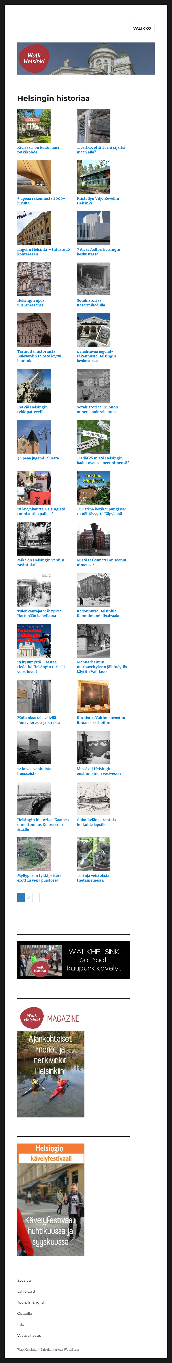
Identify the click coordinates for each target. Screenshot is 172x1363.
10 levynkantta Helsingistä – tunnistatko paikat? (43, 511)
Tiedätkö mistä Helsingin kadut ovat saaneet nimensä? (103, 460)
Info (20, 1324)
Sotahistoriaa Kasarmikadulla (91, 302)
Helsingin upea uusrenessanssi (31, 302)
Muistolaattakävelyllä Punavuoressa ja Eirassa (38, 720)
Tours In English (31, 1302)
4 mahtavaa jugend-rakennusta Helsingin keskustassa (96, 356)
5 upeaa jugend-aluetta (38, 458)
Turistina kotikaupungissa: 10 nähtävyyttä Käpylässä (101, 511)
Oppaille (24, 1313)
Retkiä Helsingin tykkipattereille (32, 409)
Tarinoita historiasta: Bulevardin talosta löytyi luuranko (39, 356)
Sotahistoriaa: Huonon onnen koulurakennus (97, 409)
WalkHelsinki (27, 1350)
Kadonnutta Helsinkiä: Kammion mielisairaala (98, 613)
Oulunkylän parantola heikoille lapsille (96, 822)
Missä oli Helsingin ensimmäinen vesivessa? (99, 771)
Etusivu (24, 1280)
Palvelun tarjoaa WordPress (60, 1350)
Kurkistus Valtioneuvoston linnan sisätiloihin (101, 720)
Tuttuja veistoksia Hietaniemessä (93, 877)
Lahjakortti (27, 1291)
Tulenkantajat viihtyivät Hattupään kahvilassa (39, 613)
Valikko (142, 28)
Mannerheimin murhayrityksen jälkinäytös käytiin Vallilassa (102, 667)
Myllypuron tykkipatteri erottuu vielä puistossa (39, 877)
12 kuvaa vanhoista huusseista (34, 771)
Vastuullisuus (29, 1335)
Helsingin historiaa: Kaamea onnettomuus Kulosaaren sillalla (43, 824)
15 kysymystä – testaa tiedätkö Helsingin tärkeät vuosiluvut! (41, 667)
